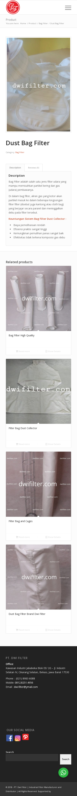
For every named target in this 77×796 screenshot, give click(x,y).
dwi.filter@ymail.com (26, 687)
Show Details (54, 351)
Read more (24, 351)
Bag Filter (19, 152)
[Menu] (66, 7)
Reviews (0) (33, 167)
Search (10, 752)
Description (15, 167)
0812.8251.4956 (24, 682)
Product (11, 20)
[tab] (15, 167)
